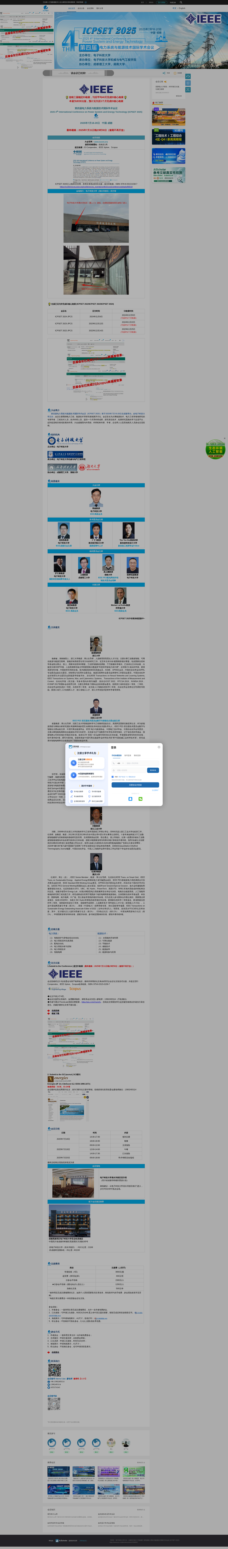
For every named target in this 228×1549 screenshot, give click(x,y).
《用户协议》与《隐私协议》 (127, 777)
